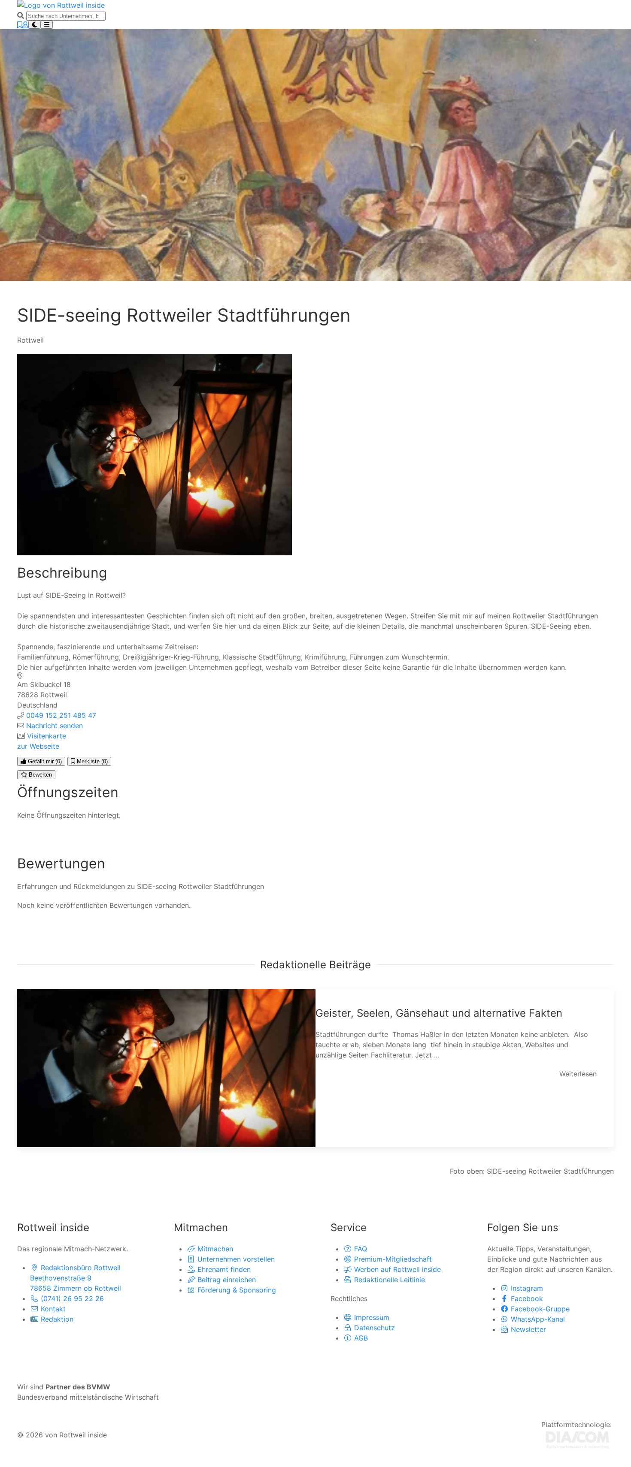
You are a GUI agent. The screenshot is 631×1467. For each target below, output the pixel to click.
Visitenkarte (46, 736)
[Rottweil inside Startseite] (61, 4)
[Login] (25, 24)
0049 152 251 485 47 (61, 715)
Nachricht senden (54, 725)
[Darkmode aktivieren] (34, 25)
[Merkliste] (19, 24)
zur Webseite (38, 746)
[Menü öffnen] (47, 25)
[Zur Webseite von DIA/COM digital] (577, 1439)
